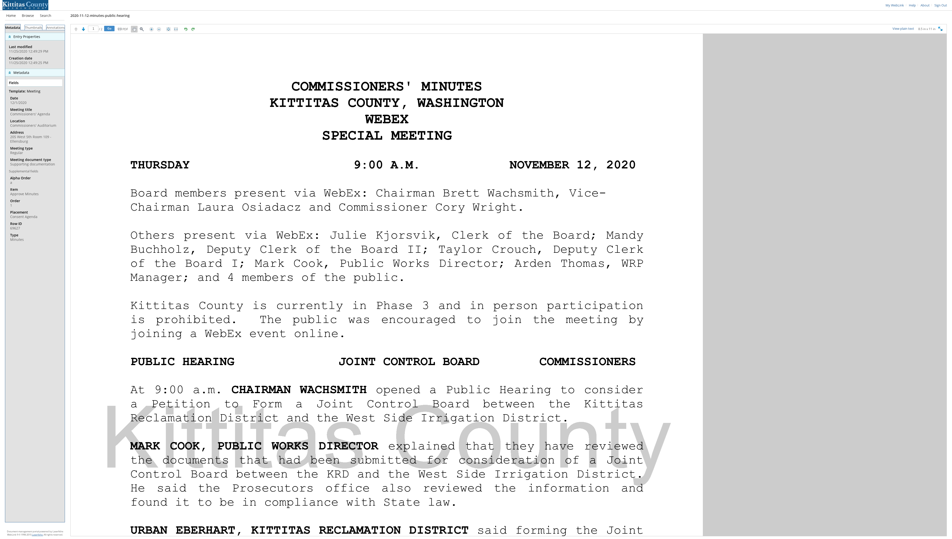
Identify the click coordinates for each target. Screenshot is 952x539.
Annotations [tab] (55, 28)
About (925, 5)
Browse (28, 15)
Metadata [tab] (12, 28)
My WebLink (895, 5)
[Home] (25, 4)
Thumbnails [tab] (33, 28)
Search (45, 15)
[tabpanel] (35, 276)
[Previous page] (76, 29)
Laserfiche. (37, 534)
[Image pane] (509, 285)
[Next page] (83, 29)
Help (912, 5)
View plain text (903, 29)
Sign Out (940, 5)
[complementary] (35, 49)
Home (11, 15)
